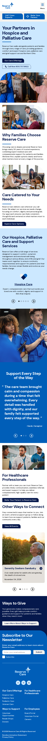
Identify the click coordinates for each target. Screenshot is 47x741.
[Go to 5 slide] (28, 301)
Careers (28, 719)
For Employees (32, 708)
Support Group (11, 535)
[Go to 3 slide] (23, 301)
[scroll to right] (33, 301)
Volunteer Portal (31, 716)
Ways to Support (11, 708)
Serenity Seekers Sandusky (21, 568)
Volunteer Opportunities (8, 714)
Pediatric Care (8, 701)
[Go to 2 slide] (21, 301)
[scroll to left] (13, 301)
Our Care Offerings (12, 690)
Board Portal (30, 713)
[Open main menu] (42, 4)
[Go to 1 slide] (19, 301)
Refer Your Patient (35, 16)
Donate (5, 722)
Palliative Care (8, 698)
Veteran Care (7, 704)
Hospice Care (23, 284)
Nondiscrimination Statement (14, 735)
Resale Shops (7, 718)
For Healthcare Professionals (32, 692)
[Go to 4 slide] (25, 301)
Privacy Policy (7, 737)
